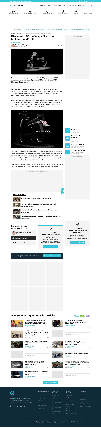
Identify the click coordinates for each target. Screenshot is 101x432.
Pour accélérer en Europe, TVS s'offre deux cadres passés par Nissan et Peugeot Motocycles (35, 362)
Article (76, 315)
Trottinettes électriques (85, 406)
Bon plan (82, 315)
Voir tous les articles (50, 382)
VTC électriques (41, 408)
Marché (67, 355)
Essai (87, 315)
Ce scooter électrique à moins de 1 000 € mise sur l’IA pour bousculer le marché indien (76, 322)
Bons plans (54, 5)
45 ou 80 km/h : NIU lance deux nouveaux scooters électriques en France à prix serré (36, 343)
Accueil (13, 33)
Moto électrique (63, 13)
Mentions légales (27, 421)
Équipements (88, 13)
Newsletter (78, 5)
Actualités (42, 5)
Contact (81, 396)
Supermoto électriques (71, 413)
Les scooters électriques (57, 400)
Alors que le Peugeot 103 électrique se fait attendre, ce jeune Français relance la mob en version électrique (77, 362)
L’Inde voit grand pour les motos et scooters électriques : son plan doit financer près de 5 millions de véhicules (36, 322)
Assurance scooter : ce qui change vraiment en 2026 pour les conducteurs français (75, 343)
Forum (83, 5)
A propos (82, 394)
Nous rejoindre (83, 399)
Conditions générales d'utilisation (56, 421)
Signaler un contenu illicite (78, 421)
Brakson (64, 423)
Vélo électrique (13, 13)
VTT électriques (41, 403)
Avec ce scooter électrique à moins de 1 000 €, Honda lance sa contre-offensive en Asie (36, 373)
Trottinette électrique (30, 13)
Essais (48, 5)
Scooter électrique (47, 13)
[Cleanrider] (16, 5)
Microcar (75, 13)
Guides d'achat (61, 5)
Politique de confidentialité (40, 421)
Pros (67, 5)
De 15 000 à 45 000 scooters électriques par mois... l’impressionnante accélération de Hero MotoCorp (37, 332)
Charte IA (68, 421)
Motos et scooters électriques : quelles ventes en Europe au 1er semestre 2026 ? (77, 352)
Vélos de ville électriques (43, 405)
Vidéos (72, 5)
